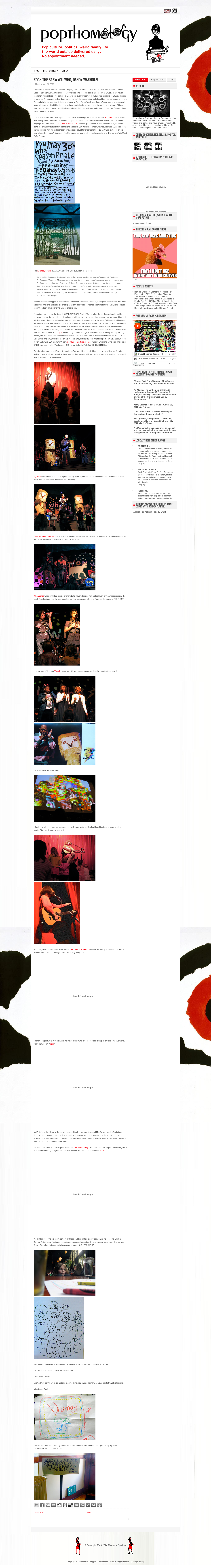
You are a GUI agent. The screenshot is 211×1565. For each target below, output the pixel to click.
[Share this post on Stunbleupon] (48, 1505)
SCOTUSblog (144, 446)
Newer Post (39, 1513)
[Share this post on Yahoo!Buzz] (88, 1505)
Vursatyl (57, 671)
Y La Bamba (39, 596)
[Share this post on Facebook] (42, 1505)
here (102, 1151)
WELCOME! (140, 79)
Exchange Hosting (137, 1562)
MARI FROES (144, 493)
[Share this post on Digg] (53, 1505)
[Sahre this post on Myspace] (93, 1505)
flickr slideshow (160, 212)
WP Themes (83, 1562)
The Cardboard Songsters (44, 536)
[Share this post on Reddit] (59, 1505)
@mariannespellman (142, 223)
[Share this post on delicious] (70, 1505)
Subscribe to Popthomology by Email (149, 512)
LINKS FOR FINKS (50, 70)
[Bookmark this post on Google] (65, 1505)
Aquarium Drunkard (147, 470)
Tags (172, 79)
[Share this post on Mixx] (76, 1505)
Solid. (52, 1044)
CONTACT (66, 70)
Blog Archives (157, 79)
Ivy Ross (37, 477)
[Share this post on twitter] (36, 1505)
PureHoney (143, 491)
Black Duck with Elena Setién (150, 472)
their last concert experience (79, 342)
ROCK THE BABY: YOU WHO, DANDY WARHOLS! (66, 79)
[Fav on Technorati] (82, 1505)
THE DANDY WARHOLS (67, 124)
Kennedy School (44, 271)
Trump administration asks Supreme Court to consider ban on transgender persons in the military (155, 451)
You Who (108, 118)
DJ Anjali (58, 333)
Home (36, 70)
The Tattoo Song (81, 1148)
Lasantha (104, 1562)
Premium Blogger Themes (119, 1562)
